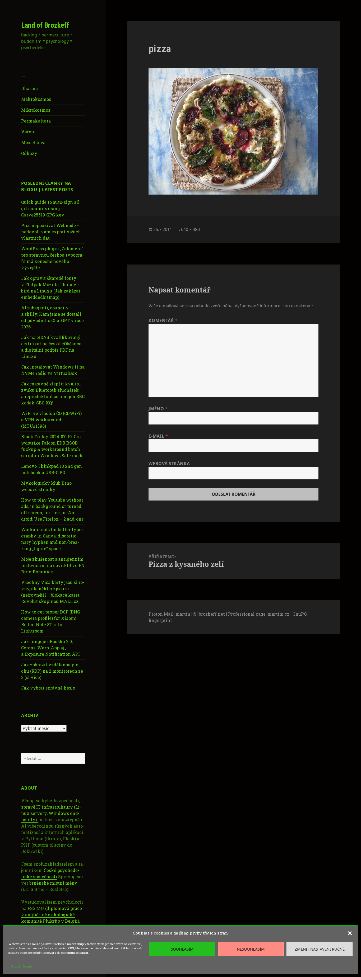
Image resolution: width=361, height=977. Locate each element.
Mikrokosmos (35, 110)
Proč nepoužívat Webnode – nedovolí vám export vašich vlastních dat (51, 232)
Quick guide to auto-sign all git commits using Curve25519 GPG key (50, 208)
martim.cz (278, 614)
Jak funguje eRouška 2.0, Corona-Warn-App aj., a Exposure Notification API (50, 648)
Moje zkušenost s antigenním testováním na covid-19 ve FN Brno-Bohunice (53, 565)
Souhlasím (182, 949)
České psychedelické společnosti (50, 873)
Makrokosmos (36, 99)
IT (23, 77)
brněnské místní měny (53, 883)
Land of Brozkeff (45, 25)
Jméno (158, 409)
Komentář (163, 320)
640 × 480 (190, 229)
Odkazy (29, 153)
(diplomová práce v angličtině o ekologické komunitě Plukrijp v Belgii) (51, 914)
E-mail (158, 436)
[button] (350, 933)
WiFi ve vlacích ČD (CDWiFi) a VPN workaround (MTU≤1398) (51, 419)
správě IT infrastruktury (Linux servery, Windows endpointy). (51, 813)
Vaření (28, 131)
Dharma (29, 88)
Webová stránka (169, 463)
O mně (15, 966)
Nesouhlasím (251, 949)
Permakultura (36, 121)
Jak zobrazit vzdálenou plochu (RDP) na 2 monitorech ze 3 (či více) (52, 671)
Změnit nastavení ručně (320, 949)
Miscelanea (33, 142)
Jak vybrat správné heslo (48, 688)
